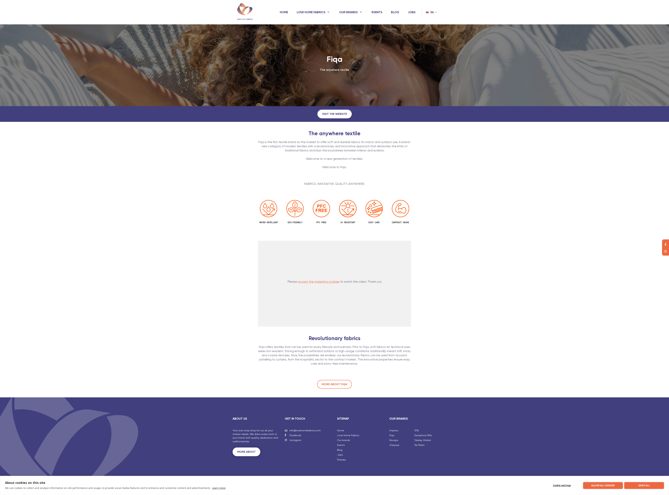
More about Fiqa (334, 384)
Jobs (412, 12)
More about (246, 451)
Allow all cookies (603, 485)
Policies (341, 459)
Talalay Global (422, 440)
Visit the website (334, 114)
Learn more (219, 488)
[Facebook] (665, 244)
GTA (416, 430)
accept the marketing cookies (319, 281)
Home (284, 12)
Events (377, 12)
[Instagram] (665, 251)
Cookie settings (562, 485)
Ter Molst (419, 445)
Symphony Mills (423, 435)
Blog (395, 12)
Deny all (644, 485)
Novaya (393, 440)
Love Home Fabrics (311, 12)
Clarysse (394, 445)
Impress (393, 430)
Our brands (348, 12)
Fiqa (391, 435)
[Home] (245, 12)
